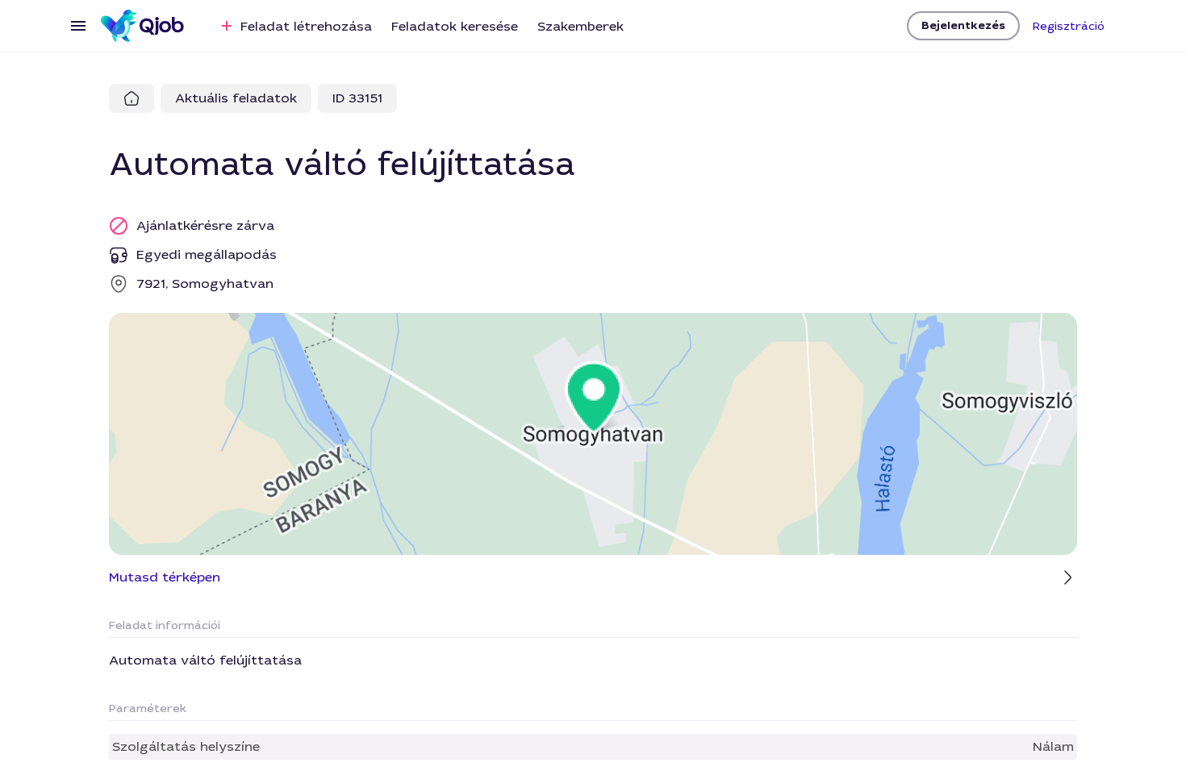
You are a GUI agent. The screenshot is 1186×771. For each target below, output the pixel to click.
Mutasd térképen (164, 577)
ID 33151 (357, 98)
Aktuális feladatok (236, 98)
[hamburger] (78, 26)
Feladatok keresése (454, 26)
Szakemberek (580, 26)
